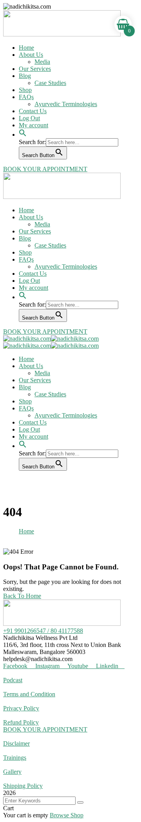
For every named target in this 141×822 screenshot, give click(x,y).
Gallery (12, 771)
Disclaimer (16, 743)
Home (26, 531)
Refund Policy (21, 722)
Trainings (14, 757)
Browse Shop (66, 815)
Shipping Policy (23, 785)
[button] (23, 128)
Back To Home (22, 596)
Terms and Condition (29, 694)
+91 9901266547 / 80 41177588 (43, 630)
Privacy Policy (21, 708)
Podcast (12, 680)
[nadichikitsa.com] (27, 338)
